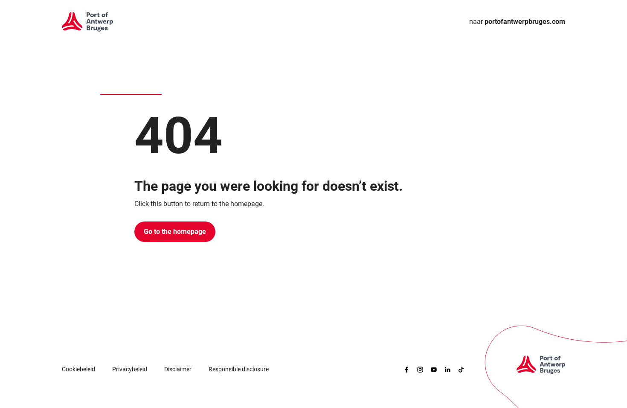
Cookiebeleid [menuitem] (78, 369)
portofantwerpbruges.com (517, 21)
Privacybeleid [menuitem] (129, 369)
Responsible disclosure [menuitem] (239, 369)
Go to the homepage (175, 231)
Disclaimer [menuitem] (178, 369)
